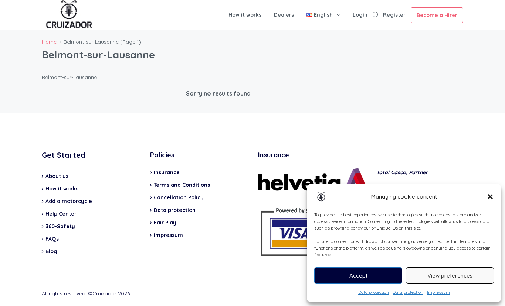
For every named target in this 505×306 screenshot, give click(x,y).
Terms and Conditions (182, 185)
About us (56, 176)
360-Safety (60, 226)
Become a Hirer (437, 15)
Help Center (61, 213)
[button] (490, 196)
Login (360, 14)
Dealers (284, 14)
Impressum (438, 292)
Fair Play (165, 222)
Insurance (167, 172)
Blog (51, 251)
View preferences (449, 275)
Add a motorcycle (68, 201)
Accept (358, 275)
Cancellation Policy (179, 197)
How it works (244, 14)
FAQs (52, 238)
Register (394, 14)
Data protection (373, 292)
